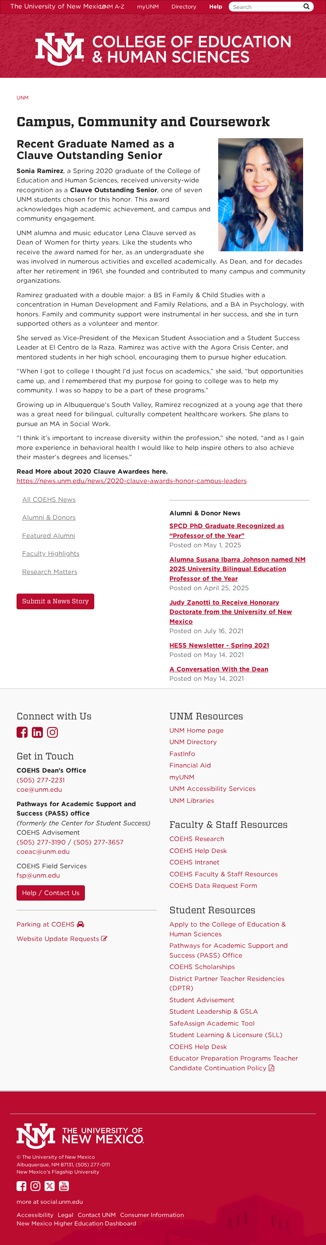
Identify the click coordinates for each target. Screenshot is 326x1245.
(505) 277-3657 (98, 842)
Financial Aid (190, 765)
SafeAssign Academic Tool (212, 1023)
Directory (184, 6)
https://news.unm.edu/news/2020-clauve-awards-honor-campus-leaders (132, 481)
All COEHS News (49, 499)
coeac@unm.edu (43, 852)
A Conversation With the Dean (218, 669)
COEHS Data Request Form (213, 886)
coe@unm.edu (39, 789)
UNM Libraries (191, 800)
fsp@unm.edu (38, 875)
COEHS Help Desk (198, 1047)
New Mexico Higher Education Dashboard (76, 1223)
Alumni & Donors (49, 517)
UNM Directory (193, 742)
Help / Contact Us (50, 893)
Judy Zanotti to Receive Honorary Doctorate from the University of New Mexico (230, 612)
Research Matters (49, 572)
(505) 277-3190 (41, 842)
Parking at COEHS (47, 924)
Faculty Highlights (50, 553)
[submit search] (306, 6)
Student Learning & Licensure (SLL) (226, 1035)
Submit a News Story (55, 601)
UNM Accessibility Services (212, 789)
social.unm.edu (61, 1201)
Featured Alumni (48, 536)
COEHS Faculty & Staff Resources (223, 874)
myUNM (148, 6)
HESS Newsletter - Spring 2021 (219, 645)
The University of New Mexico (58, 6)
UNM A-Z (112, 6)
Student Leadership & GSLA (213, 1011)
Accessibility (35, 1214)
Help (215, 6)
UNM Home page (196, 730)
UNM (22, 97)
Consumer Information (152, 1214)
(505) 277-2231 (41, 780)
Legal (65, 1214)
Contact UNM (97, 1214)
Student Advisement (201, 1000)
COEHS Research (196, 839)
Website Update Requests (59, 939)
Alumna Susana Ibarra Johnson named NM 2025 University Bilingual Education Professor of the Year (237, 569)
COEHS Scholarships (202, 967)
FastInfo (182, 754)
